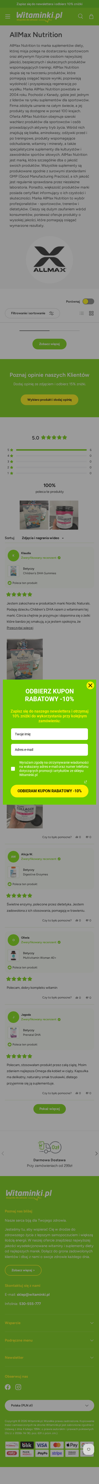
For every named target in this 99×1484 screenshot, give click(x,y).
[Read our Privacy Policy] (85, 782)
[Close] (90, 685)
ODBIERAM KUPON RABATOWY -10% (50, 791)
